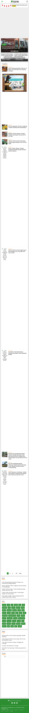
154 (16, 573)
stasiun (8, 623)
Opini (2, 711)
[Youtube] (17, 703)
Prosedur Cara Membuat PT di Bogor (10, 645)
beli (12, 605)
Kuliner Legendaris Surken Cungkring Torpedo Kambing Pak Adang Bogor (17, 127)
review (14, 621)
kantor (4, 613)
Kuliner (4, 44)
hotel (19, 610)
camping (4, 607)
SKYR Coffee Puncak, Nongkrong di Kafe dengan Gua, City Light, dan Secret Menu (17, 251)
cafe (23, 605)
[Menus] (2, 1)
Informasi (21, 709)
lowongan (5, 615)
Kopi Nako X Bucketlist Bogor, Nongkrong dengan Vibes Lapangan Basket (17, 353)
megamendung (12, 615)
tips (8, 626)
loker (24, 613)
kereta (8, 613)
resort (4, 621)
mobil (18, 615)
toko (12, 626)
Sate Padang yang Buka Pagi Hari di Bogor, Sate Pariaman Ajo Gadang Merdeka (17, 70)
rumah (18, 621)
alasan (4, 605)
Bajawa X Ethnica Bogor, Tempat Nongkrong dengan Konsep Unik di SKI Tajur (14, 47)
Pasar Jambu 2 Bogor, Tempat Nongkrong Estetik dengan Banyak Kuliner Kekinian (17, 150)
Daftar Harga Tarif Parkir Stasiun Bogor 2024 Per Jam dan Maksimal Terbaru (13, 639)
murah (4, 618)
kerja (13, 613)
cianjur (13, 607)
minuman (10, 132)
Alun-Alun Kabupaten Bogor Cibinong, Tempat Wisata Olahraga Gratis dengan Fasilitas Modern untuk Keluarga (17, 465)
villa (16, 626)
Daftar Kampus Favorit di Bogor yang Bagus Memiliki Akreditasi (13, 636)
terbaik (23, 623)
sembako (10, 147)
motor (23, 615)
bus (20, 605)
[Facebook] (12, 703)
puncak (15, 618)
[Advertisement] (14, 22)
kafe (23, 610)
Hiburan (16, 709)
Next (20, 573)
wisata (19, 626)
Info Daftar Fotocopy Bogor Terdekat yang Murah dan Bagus (14, 648)
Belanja (3, 709)
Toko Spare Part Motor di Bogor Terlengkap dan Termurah (12, 643)
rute (23, 621)
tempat (18, 623)
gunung (14, 610)
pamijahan (9, 618)
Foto (12, 709)
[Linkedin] (14, 703)
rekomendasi (21, 618)
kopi (17, 613)
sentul (4, 623)
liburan (9, 462)
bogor (16, 605)
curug (23, 607)
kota (21, 613)
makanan (10, 67)
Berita (8, 709)
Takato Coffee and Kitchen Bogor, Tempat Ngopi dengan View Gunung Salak (21, 59)
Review (11, 711)
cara (9, 607)
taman (13, 623)
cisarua (18, 607)
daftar (4, 610)
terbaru (4, 626)
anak (8, 605)
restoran (9, 621)
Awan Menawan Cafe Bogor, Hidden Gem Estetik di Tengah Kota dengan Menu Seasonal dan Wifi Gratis (17, 473)
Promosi (6, 711)
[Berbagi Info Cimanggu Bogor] (15, 1)
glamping (9, 610)
